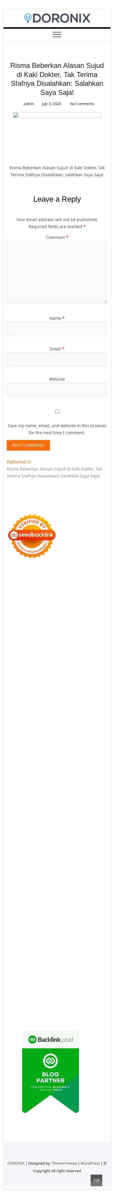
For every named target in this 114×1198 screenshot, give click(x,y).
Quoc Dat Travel (60, 619)
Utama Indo (18, 675)
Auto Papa (30, 626)
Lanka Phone (57, 583)
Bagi (85, 935)
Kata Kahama (70, 633)
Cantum (91, 949)
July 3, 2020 (51, 103)
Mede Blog (74, 745)
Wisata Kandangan (25, 886)
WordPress (90, 1163)
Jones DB (49, 836)
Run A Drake (91, 808)
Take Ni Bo (82, 604)
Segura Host (76, 731)
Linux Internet (91, 822)
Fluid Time (27, 752)
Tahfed (33, 850)
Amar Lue (82, 738)
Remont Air (18, 822)
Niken (86, 850)
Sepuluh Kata (20, 998)
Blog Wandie (57, 886)
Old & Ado (39, 794)
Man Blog (70, 850)
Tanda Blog (28, 1005)
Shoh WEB (72, 689)
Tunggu (14, 970)
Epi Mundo (45, 633)
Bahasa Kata (69, 1012)
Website (57, 379)
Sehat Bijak (74, 921)
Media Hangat (42, 1012)
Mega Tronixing (47, 731)
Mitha (72, 654)
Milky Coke (17, 794)
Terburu (61, 949)
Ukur (27, 970)
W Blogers (39, 640)
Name (57, 318)
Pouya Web (52, 745)
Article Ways (19, 766)
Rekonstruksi (88, 703)
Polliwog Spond (56, 590)
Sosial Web (91, 900)
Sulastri (53, 689)
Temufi (43, 738)
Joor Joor (50, 759)
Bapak (92, 970)
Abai (66, 928)
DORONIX (16, 1163)
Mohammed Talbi (24, 759)
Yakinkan (33, 984)
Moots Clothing (71, 682)
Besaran (54, 977)
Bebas (81, 942)
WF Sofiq (38, 703)
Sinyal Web (17, 900)
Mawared (29, 773)
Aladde (25, 668)
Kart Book (67, 717)
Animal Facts (89, 794)
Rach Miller (18, 717)
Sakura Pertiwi (51, 914)
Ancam (35, 935)
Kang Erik (88, 843)
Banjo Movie (19, 815)
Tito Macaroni (86, 829)
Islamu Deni (90, 640)
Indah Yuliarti (32, 921)
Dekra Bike (42, 766)
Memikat (95, 977)
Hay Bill (95, 815)
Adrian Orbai (58, 724)
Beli (38, 942)
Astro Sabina (79, 626)
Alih (85, 928)
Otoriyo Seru (89, 787)
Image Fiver (18, 583)
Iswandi (84, 864)
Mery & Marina (74, 696)
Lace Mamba (27, 590)
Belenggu (16, 949)
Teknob (51, 843)
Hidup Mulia (39, 710)
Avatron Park (53, 626)
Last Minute (70, 773)
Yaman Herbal (50, 801)
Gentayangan (71, 970)
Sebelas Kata (66, 907)
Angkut (50, 935)
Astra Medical (20, 787)
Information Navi (23, 836)
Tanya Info (17, 1012)
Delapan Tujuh (83, 576)
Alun (76, 928)
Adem (54, 956)
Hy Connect (69, 675)
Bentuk (45, 949)
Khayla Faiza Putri (58, 864)
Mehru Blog (18, 647)
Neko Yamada (68, 597)
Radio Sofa (57, 857)
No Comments (81, 103)
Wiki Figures (42, 597)
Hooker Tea (25, 738)
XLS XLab (27, 801)
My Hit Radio (63, 668)
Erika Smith (83, 724)
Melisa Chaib (87, 647)
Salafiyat (92, 633)
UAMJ (12, 801)
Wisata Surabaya (76, 836)
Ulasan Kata (45, 970)
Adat (56, 928)
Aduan (26, 956)
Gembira (15, 984)
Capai (68, 963)
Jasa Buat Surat (40, 682)
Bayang (25, 942)
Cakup (13, 956)
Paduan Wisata (21, 914)
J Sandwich (65, 822)
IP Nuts (69, 787)
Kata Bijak (56, 654)
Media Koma (42, 900)
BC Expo (99, 759)
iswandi (76, 857)
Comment (57, 237)
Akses (87, 956)
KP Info (38, 675)
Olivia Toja (63, 647)
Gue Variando (63, 794)
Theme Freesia (64, 1163)
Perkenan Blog (75, 998)
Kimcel (37, 583)
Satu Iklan (43, 907)
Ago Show (16, 710)
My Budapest (64, 808)
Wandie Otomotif (37, 879)
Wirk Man (50, 850)
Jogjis (29, 661)
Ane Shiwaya (27, 745)
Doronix (79, 583)
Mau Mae (16, 850)
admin (28, 103)
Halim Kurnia (79, 914)
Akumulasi (17, 935)
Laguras (38, 717)
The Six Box (87, 780)
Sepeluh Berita (54, 1005)
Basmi (97, 935)
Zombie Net (95, 689)
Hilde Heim (56, 612)
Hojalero (50, 696)
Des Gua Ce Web (23, 829)
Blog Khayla (93, 879)
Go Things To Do (56, 829)
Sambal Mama (91, 668)
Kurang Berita (60, 893)
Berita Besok (67, 900)
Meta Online (33, 654)
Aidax (51, 675)
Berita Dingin (47, 998)
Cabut (76, 949)
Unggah (83, 963)
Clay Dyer (60, 815)
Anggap (14, 963)
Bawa (48, 942)
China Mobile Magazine (76, 710)
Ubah (97, 963)
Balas (12, 942)
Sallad (23, 703)
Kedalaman (74, 977)
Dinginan (16, 977)
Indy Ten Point (61, 780)
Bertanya (95, 921)
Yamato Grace (63, 640)
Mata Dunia (31, 843)
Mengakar (71, 956)
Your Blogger (19, 907)
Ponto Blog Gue (75, 759)
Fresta (63, 661)
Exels (52, 717)
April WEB (80, 661)
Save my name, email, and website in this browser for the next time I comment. (57, 429)
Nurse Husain (31, 689)
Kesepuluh (17, 991)
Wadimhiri (78, 612)
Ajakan (40, 956)
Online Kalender (70, 766)
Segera (50, 984)
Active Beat (76, 801)
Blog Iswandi (67, 879)
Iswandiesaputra (23, 864)
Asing (63, 935)
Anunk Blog (33, 576)
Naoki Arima (42, 822)
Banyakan (35, 977)
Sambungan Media (47, 991)
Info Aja (55, 921)
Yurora (13, 654)
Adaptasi (41, 928)
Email (57, 349)
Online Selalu (93, 907)
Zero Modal (59, 604)
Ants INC (98, 612)
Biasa (32, 949)
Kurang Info (33, 893)
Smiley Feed (32, 724)
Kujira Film (61, 738)
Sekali (64, 984)
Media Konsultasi (87, 1005)
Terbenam (64, 942)
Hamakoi (15, 682)
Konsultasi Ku (81, 991)
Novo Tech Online (24, 696)
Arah (75, 935)
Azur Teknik (56, 576)
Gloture (85, 717)
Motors (13, 576)
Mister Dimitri (61, 703)
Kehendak (80, 984)
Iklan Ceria (17, 640)
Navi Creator (33, 857)
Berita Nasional (90, 893)
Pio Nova (63, 752)
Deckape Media (35, 808)
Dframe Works (30, 612)
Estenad (89, 675)
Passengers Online (25, 619)
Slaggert (41, 668)
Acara (26, 928)
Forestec (78, 815)
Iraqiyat (45, 752)
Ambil (96, 928)
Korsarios (49, 773)
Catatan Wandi (70, 871)
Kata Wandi (43, 871)
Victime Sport (48, 787)
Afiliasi (13, 928)
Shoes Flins (84, 752)
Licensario (36, 780)
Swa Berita (41, 647)
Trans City (68, 843)
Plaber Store (35, 604)
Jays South (46, 661)
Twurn (27, 633)
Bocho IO (41, 815)
